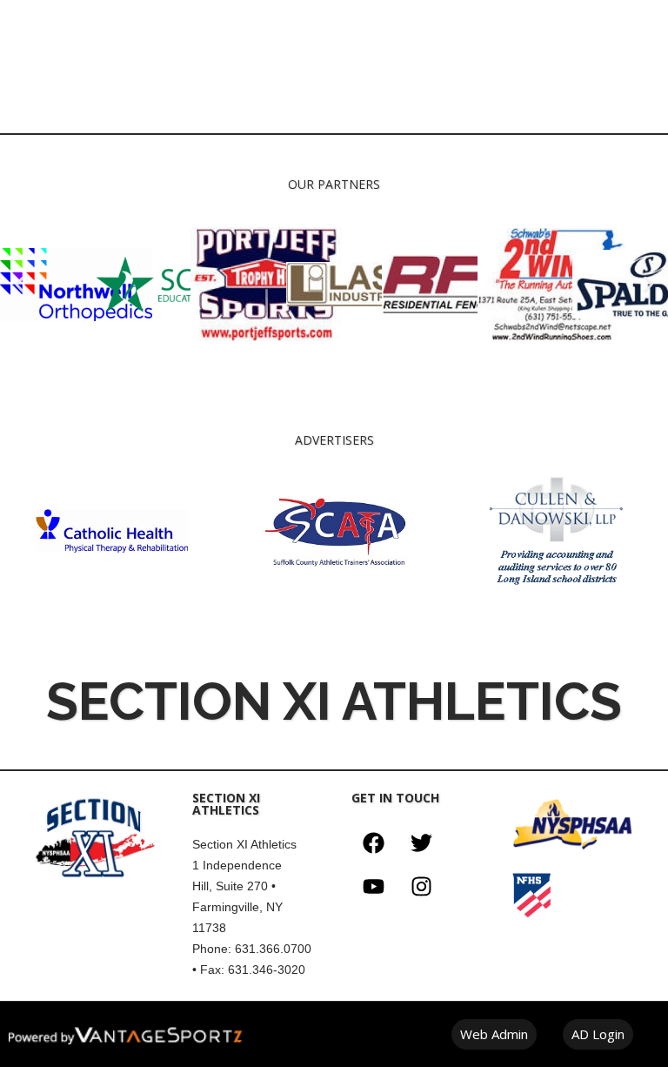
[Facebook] (373, 843)
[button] (19, 284)
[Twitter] (421, 843)
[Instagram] (421, 887)
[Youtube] (373, 887)
